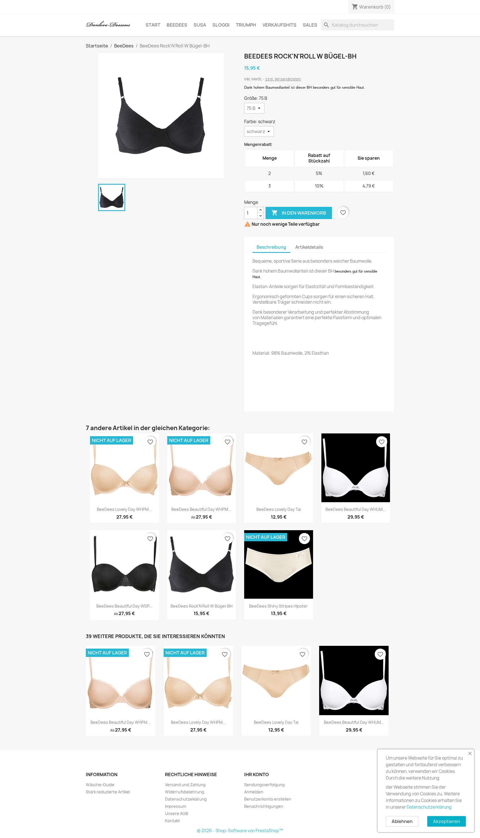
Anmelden (253, 791)
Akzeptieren (446, 821)
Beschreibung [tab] (271, 247)
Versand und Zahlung (185, 784)
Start (153, 25)
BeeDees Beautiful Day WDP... (124, 606)
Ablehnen (402, 821)
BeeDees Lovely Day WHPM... (124, 509)
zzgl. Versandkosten (283, 79)
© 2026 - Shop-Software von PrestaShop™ (240, 831)
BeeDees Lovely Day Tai (278, 509)
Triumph (246, 25)
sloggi (220, 25)
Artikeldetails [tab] (309, 247)
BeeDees (177, 25)
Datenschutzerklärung (429, 807)
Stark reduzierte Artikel (108, 791)
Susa (200, 25)
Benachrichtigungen (263, 806)
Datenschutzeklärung (186, 799)
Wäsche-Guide (100, 784)
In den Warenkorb (298, 212)
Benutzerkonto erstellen (267, 799)
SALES (310, 25)
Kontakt (172, 820)
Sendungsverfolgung (264, 784)
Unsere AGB (176, 813)
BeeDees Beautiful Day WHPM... (201, 509)
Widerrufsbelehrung (184, 791)
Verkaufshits (279, 25)
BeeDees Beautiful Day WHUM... (356, 509)
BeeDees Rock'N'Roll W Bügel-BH (201, 606)
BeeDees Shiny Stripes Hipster (278, 606)
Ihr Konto (256, 774)
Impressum (175, 806)
